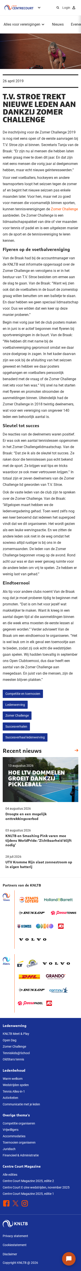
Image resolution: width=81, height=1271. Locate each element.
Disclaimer (10, 1254)
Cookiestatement (15, 1245)
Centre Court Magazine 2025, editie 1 (28, 1193)
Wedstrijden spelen (16, 1085)
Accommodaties (14, 1136)
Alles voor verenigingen (22, 24)
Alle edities (10, 1174)
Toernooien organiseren (19, 1142)
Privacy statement (15, 1236)
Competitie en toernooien (22, 693)
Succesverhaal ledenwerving (25, 737)
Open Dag (9, 1040)
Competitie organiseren (19, 1123)
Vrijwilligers (10, 1129)
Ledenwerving (15, 705)
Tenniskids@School (16, 1053)
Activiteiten (10, 1098)
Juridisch (9, 1149)
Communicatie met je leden (21, 1104)
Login (66, 7)
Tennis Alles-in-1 (14, 1091)
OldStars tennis (13, 1059)
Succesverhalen (16, 726)
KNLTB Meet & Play (16, 1033)
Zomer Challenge (64, 209)
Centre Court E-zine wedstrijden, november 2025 (36, 1187)
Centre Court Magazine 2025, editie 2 (28, 1181)
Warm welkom (12, 1078)
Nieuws (58, 24)
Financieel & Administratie (21, 1155)
